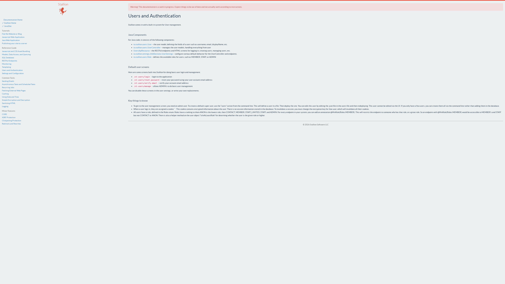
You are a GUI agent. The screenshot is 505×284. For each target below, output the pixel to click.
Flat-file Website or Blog (12, 34)
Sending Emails (8, 81)
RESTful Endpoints (9, 61)
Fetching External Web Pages (14, 91)
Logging (5, 106)
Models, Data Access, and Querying (16, 54)
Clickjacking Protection (11, 121)
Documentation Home (12, 20)
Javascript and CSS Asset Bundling (16, 51)
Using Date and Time (10, 97)
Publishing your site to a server (14, 43)
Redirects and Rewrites (11, 124)
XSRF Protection (9, 117)
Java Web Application (11, 40)
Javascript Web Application (13, 37)
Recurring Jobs (8, 87)
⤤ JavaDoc (7, 26)
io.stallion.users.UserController (147, 47)
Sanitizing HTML (8, 103)
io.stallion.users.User (142, 44)
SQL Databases (8, 58)
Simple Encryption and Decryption (16, 100)
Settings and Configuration (13, 73)
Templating (6, 67)
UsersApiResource (141, 51)
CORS (4, 114)
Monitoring (6, 64)
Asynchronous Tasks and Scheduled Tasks (18, 84)
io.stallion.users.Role (142, 57)
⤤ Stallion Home (9, 23)
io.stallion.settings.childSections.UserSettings (153, 54)
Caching (5, 94)
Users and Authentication (12, 70)
